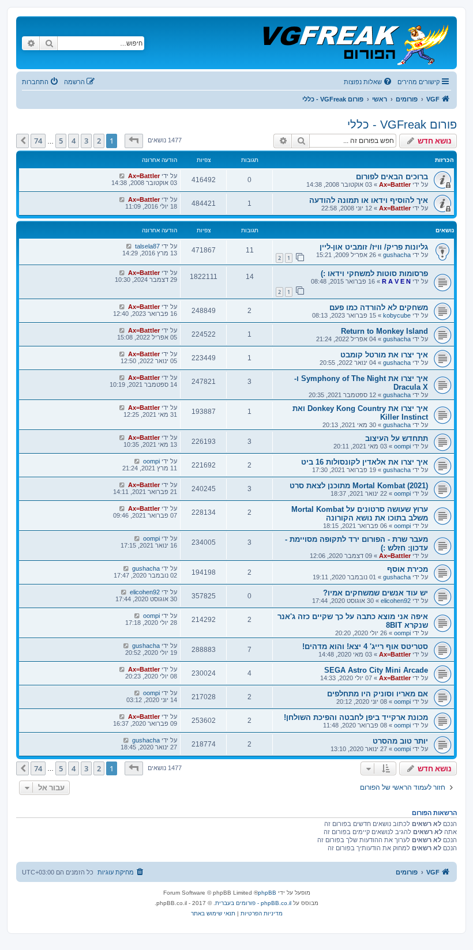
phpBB (267, 892)
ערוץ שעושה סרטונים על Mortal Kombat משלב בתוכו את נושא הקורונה (359, 513)
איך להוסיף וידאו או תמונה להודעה (368, 200)
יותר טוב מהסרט (400, 741)
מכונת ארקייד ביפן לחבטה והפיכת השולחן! (356, 717)
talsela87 (147, 246)
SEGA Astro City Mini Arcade (376, 670)
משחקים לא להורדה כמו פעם (378, 307)
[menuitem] (368, 82)
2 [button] (99, 140)
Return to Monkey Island (384, 331)
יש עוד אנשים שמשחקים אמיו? (375, 593)
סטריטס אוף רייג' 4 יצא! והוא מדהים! (365, 646)
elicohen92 (396, 600)
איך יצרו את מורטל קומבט (384, 354)
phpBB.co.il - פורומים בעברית (253, 903)
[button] (134, 141)
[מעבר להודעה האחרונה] (122, 175)
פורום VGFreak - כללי (402, 124)
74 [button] (38, 140)
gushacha (397, 254)
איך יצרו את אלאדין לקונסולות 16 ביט (364, 462)
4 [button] (74, 140)
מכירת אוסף (407, 569)
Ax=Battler (395, 184)
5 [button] (61, 140)
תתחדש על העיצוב (396, 438)
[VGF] (355, 42)
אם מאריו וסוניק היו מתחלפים (377, 693)
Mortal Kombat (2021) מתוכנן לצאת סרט (359, 485)
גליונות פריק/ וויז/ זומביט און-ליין (374, 247)
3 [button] (86, 140)
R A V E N (396, 281)
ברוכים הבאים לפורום (392, 176)
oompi (402, 446)
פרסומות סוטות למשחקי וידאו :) (374, 273)
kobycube (397, 315)
